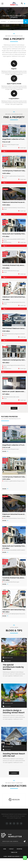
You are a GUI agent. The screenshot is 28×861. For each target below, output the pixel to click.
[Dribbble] (17, 823)
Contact (11, 849)
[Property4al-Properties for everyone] (14, 3)
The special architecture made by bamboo (13, 667)
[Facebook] (6, 823)
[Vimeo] (21, 823)
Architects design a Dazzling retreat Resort (13, 711)
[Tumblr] (14, 823)
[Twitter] (10, 823)
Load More (14, 773)
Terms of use (14, 852)
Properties (19, 849)
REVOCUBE (21, 856)
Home (4, 849)
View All (14, 408)
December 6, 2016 (9, 657)
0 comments (8, 660)
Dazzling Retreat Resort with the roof (14, 754)
